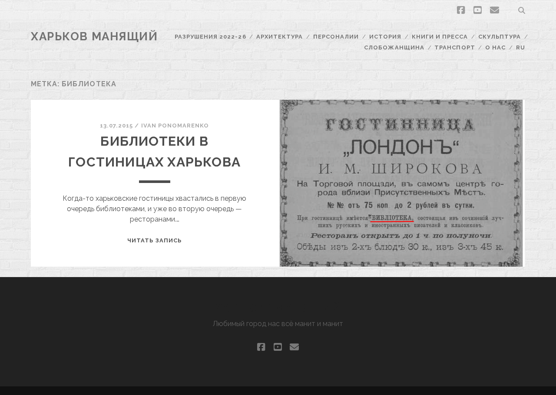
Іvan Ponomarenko (175, 125)
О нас (495, 47)
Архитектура (279, 36)
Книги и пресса (440, 36)
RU (520, 47)
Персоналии (336, 36)
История (385, 36)
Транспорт (454, 47)
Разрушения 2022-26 (210, 36)
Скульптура (499, 36)
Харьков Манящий (94, 36)
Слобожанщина (394, 47)
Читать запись (154, 240)
